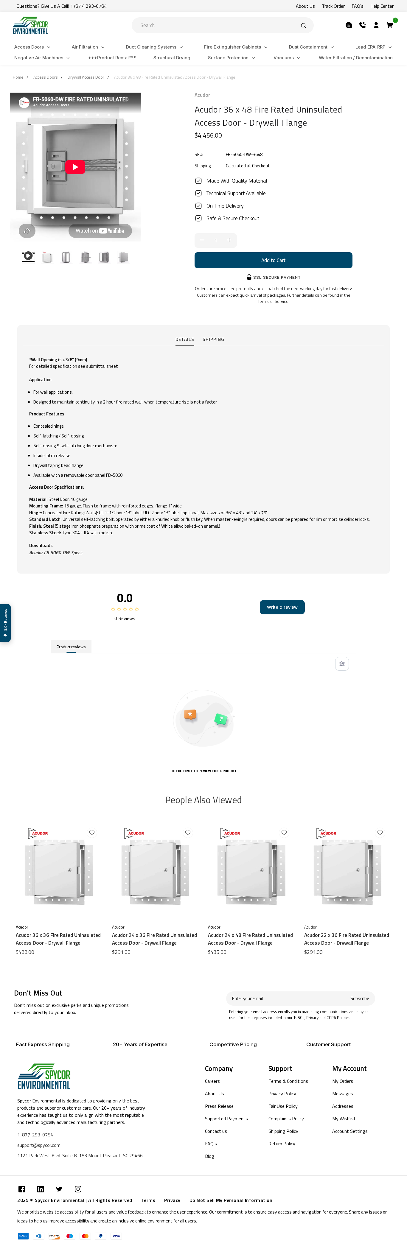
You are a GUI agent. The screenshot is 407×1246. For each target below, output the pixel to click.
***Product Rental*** (112, 57)
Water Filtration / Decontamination (356, 57)
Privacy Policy (282, 1093)
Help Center (382, 6)
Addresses (342, 1106)
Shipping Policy (283, 1131)
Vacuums (284, 57)
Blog (209, 1156)
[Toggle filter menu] (342, 664)
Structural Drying (171, 57)
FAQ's (357, 6)
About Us (305, 6)
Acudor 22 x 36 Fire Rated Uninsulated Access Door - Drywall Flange (346, 939)
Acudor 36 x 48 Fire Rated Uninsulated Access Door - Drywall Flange (174, 77)
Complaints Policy (286, 1118)
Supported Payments (226, 1118)
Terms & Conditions (288, 1081)
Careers (212, 1081)
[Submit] (303, 25)
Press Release (219, 1106)
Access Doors (29, 47)
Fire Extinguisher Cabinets (232, 47)
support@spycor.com (38, 1145)
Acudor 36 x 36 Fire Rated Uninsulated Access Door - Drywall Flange (58, 939)
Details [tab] (184, 339)
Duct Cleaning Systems (151, 47)
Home (18, 77)
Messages (342, 1093)
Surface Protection (228, 57)
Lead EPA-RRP (370, 47)
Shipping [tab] (213, 339)
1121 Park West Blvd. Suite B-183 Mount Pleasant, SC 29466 (80, 1155)
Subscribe (359, 998)
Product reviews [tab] (71, 647)
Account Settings (350, 1131)
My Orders (342, 1081)
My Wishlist (344, 1118)
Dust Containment (308, 47)
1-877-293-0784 (35, 1134)
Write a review (282, 607)
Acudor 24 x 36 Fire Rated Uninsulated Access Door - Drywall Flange (154, 939)
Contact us (216, 1131)
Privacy (172, 1200)
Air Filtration (85, 47)
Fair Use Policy (283, 1106)
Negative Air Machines (38, 57)
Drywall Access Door (86, 77)
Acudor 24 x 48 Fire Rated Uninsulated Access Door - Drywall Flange (250, 939)
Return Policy (281, 1143)
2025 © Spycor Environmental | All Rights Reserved (74, 1200)
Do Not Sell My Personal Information (231, 1200)
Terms (148, 1200)
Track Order (333, 6)
